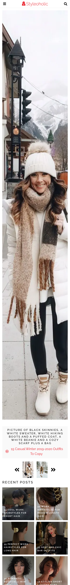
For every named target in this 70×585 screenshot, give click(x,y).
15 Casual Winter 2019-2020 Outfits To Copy (36, 451)
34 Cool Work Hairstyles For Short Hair (15, 513)
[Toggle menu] (4, 4)
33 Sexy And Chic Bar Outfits (49, 549)
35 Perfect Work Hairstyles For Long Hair (16, 547)
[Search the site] (65, 4)
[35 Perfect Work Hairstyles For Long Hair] (18, 538)
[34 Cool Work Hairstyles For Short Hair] (18, 503)
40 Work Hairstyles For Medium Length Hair (48, 511)
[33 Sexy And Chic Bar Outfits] (52, 538)
